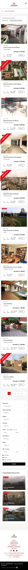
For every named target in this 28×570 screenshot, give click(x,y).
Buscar (14, 464)
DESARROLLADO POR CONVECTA (8, 567)
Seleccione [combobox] (6, 412)
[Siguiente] (25, 393)
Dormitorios (6, 436)
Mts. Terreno (6, 449)
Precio (4, 429)
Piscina (5, 457)
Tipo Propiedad (7, 410)
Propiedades (14, 542)
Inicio (14, 540)
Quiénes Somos (14, 543)
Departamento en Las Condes (12, 267)
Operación (5, 403)
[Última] (13, 396)
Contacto (14, 548)
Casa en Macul (7, 303)
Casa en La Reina (8, 377)
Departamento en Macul (10, 120)
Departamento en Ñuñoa (11, 194)
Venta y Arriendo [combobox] (7, 406)
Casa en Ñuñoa (7, 340)
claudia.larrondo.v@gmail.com (15, 555)
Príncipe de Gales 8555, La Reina (16, 553)
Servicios (14, 545)
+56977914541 (16, 557)
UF (16, 429)
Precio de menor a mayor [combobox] (15, 20)
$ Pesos (11, 429)
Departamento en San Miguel (12, 84)
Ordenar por (6, 20)
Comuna (5, 423)
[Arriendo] (14, 34)
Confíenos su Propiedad (14, 546)
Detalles (21, 55)
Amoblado (6, 455)
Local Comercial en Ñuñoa (11, 47)
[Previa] (5, 393)
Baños (4, 442)
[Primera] (2, 393)
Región (4, 416)
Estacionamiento (7, 459)
